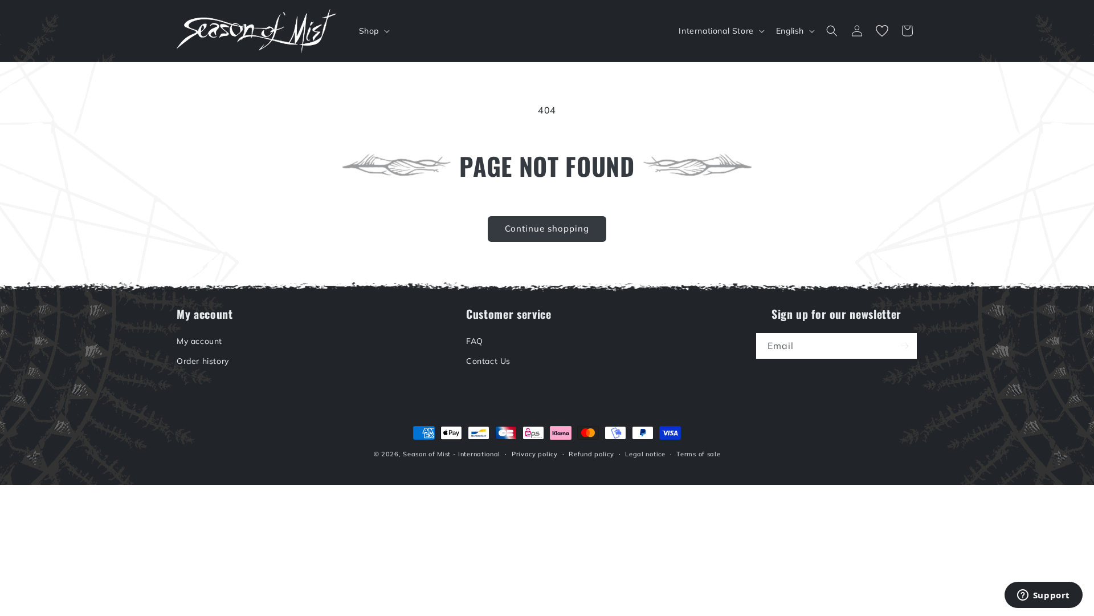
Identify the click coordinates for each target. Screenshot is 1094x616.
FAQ (474, 341)
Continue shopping (547, 228)
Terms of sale (698, 454)
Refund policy (591, 454)
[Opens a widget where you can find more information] (1043, 596)
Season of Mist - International (451, 454)
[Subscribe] (904, 346)
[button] (373, 31)
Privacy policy (535, 454)
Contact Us (488, 361)
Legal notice (645, 454)
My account (199, 341)
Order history (203, 361)
